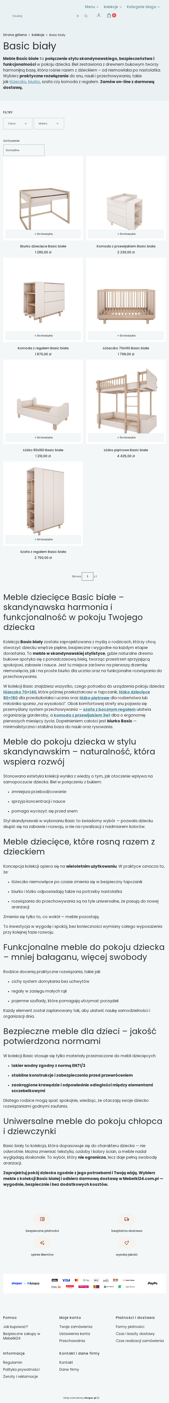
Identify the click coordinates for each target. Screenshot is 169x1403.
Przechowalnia (72, 1340)
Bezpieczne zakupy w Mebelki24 (21, 1336)
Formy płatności (130, 1326)
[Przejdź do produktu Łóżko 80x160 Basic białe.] (43, 402)
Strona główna (15, 35)
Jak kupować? (15, 1326)
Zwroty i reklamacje (20, 1376)
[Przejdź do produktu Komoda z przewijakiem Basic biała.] (126, 198)
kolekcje (38, 35)
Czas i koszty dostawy (135, 1333)
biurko (34, 82)
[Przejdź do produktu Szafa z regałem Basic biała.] (43, 504)
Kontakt (66, 1362)
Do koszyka (45, 234)
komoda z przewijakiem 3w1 (82, 715)
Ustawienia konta (74, 1333)
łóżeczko (17, 82)
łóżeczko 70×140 (19, 692)
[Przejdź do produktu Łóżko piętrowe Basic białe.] (126, 402)
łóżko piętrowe (94, 698)
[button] (86, 16)
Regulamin (12, 1362)
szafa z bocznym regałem (109, 709)
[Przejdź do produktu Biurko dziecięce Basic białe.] (43, 198)
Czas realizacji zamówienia (140, 1340)
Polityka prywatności (21, 1369)
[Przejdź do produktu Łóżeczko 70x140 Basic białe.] (126, 300)
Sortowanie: (11, 141)
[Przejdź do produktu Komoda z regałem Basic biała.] (43, 300)
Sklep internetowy (79, 1397)
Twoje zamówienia (75, 1326)
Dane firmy (69, 1369)
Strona (76, 576)
